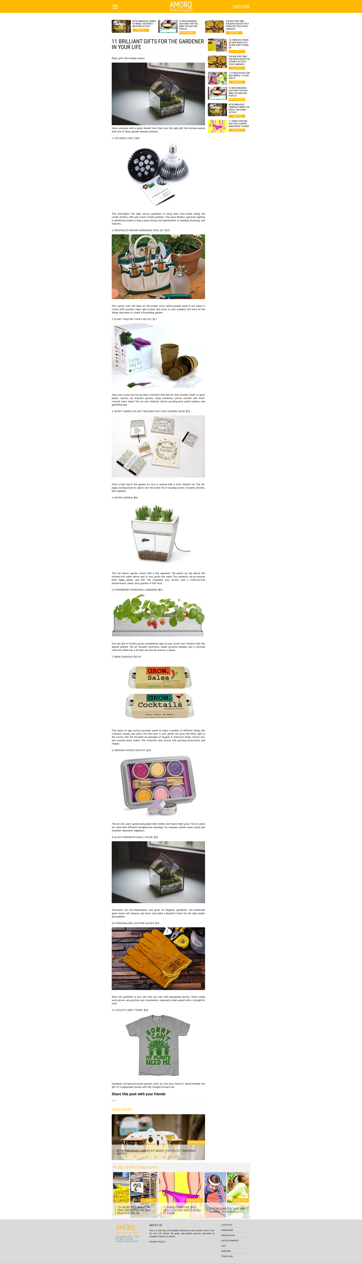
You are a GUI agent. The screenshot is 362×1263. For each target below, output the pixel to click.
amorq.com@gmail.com (127, 1241)
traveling (227, 1256)
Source (114, 1100)
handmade (227, 1230)
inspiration (228, 1235)
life (223, 1246)
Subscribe (241, 7)
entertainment (230, 1240)
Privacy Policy (157, 1242)
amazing (226, 1251)
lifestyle (226, 1225)
